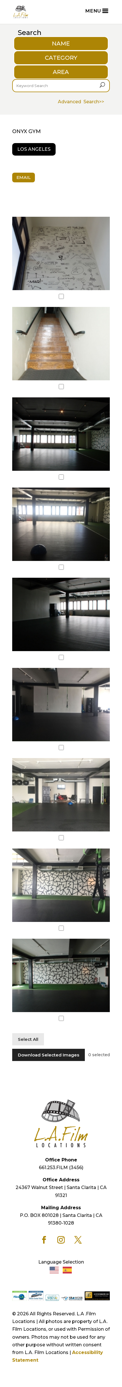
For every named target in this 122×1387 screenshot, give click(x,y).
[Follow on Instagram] (61, 1240)
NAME (61, 43)
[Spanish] (67, 1270)
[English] (54, 1270)
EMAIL (23, 177)
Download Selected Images (48, 1055)
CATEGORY (61, 57)
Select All (28, 1039)
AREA (61, 72)
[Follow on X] (78, 1240)
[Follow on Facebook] (44, 1240)
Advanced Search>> (81, 101)
